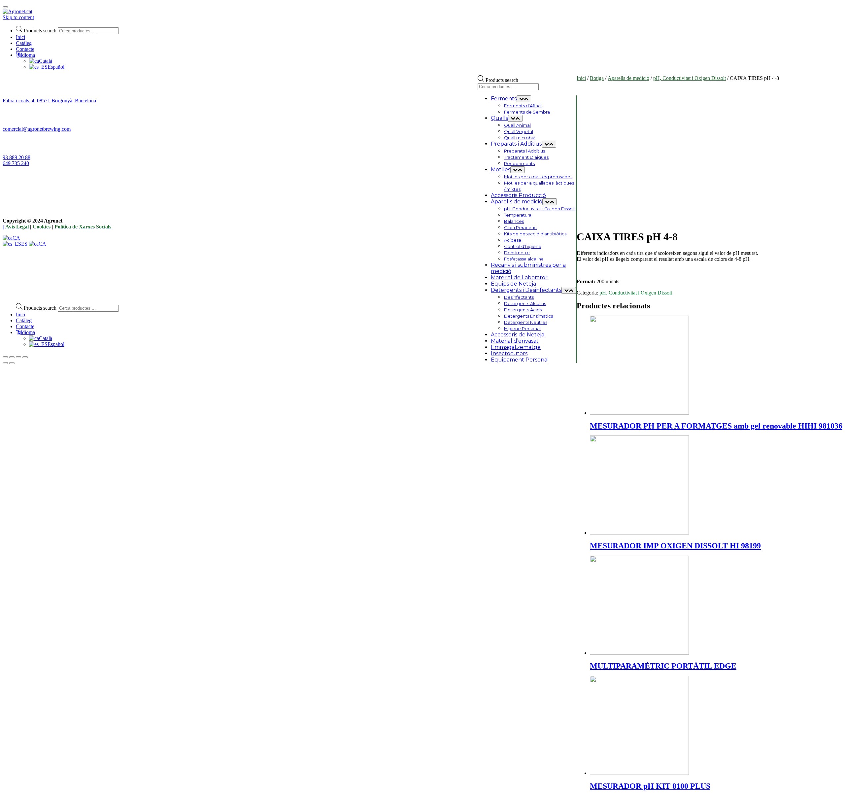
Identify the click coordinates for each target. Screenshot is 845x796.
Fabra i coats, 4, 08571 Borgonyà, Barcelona (49, 100)
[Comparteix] (12, 357)
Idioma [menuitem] (27, 332)
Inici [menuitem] (20, 314)
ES (25, 244)
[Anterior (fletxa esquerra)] (5, 363)
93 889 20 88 (16, 157)
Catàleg (24, 43)
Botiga (597, 78)
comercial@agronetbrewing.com (37, 129)
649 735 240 (16, 163)
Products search (40, 30)
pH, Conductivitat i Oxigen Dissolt (689, 78)
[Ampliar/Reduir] (25, 357)
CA (16, 238)
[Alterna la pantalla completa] (18, 357)
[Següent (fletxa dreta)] (12, 363)
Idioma (27, 55)
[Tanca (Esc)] (5, 357)
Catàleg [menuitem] (24, 320)
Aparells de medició (628, 78)
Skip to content (18, 17)
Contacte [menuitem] (25, 326)
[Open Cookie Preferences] (52, 294)
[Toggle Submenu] (524, 98)
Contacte (25, 49)
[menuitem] (40, 338)
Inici (20, 37)
